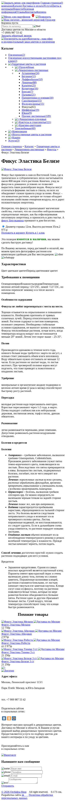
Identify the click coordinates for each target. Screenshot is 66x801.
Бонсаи (27, 91)
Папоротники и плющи (37, 97)
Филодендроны (33, 103)
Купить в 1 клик (35, 232)
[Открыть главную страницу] (28, 19)
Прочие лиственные (36, 116)
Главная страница (50, 2)
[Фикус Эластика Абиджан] (31, 630)
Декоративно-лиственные (33, 70)
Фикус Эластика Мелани (15, 624)
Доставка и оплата (32, 5)
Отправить (7, 785)
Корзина (41, 12)
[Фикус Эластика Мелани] (30, 621)
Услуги (47, 5)
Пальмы (28, 94)
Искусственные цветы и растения (31, 134)
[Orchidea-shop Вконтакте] (8, 755)
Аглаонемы (30, 73)
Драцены (29, 82)
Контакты (31, 12)
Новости (18, 8)
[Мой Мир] (14, 718)
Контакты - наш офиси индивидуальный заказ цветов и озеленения (28, 40)
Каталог (17, 5)
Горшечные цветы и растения (29, 64)
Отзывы (20, 12)
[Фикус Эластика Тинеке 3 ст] (32, 649)
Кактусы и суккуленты (35, 122)
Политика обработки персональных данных (27, 796)
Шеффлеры (30, 110)
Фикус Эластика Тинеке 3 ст (18, 652)
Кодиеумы (30, 88)
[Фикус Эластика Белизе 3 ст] (32, 658)
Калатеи (29, 85)
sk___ (25, 795)
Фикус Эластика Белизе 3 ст (17, 661)
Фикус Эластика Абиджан (16, 633)
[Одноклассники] (9, 718)
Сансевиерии (31, 100)
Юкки (27, 113)
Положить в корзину (13, 232)
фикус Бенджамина (12, 220)
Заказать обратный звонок (16, 35)
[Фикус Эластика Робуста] (30, 640)
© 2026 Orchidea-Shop (13, 791)
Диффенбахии (32, 79)
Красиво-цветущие (30, 125)
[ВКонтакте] (4, 718)
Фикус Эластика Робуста (15, 643)
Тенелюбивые (25, 128)
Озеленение (16, 54)
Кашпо (16, 137)
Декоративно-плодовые (32, 119)
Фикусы (51, 149)
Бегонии (29, 76)
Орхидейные (26, 67)
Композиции (19, 131)
